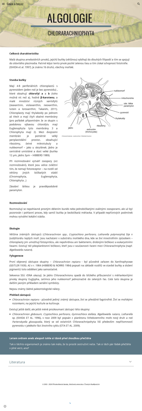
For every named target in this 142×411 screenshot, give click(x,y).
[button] (3, 4)
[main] (71, 23)
